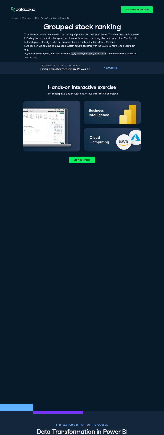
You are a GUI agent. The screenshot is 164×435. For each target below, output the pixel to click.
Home (15, 18)
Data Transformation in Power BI (52, 18)
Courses (26, 18)
